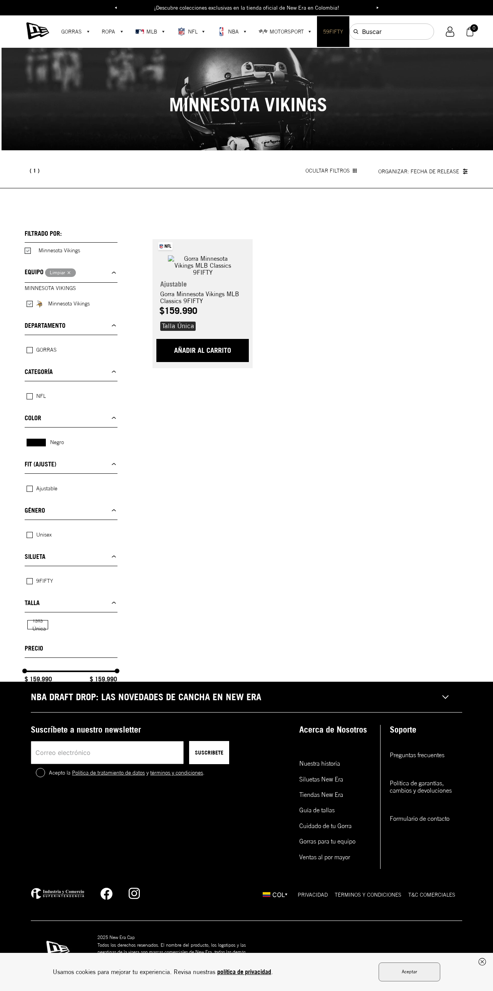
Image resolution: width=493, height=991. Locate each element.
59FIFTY (333, 32)
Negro (57, 442)
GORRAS (71, 32)
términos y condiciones (176, 773)
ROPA (108, 32)
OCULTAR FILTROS (327, 171)
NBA (233, 32)
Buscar (372, 31)
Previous (115, 7)
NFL (193, 32)
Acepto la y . (127, 773)
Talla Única (39, 624)
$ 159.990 (38, 679)
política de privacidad (244, 972)
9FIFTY (44, 581)
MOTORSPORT (287, 32)
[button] (450, 32)
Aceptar (409, 971)
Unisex (44, 535)
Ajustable (46, 488)
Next (377, 7)
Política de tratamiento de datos (108, 773)
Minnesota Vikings (59, 250)
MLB (151, 32)
